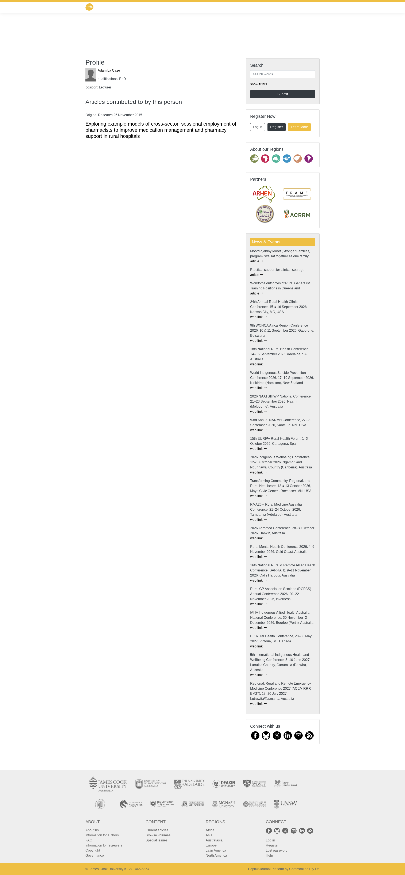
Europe (211, 845)
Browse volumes (158, 835)
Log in (270, 840)
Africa (210, 830)
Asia (209, 835)
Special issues (156, 840)
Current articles (157, 830)
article (255, 261)
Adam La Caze (109, 70)
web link (256, 317)
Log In (257, 127)
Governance (94, 855)
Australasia (214, 840)
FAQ (88, 840)
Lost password (277, 850)
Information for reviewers (103, 845)
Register (276, 127)
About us (92, 830)
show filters (258, 84)
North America (216, 855)
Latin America (216, 850)
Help (269, 855)
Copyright (92, 850)
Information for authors (102, 835)
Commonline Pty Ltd (304, 869)
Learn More (299, 127)
